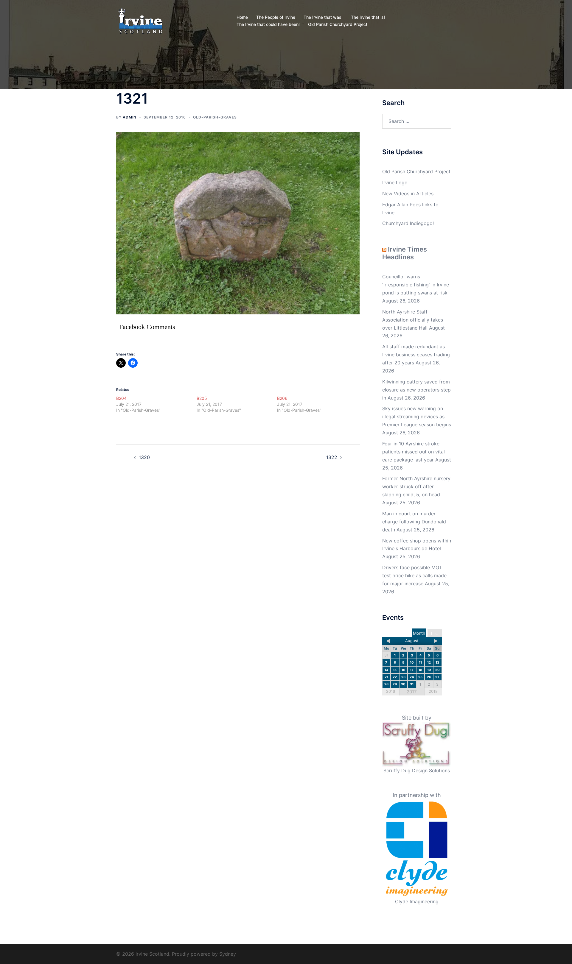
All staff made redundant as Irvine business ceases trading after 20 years (416, 355)
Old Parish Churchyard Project (337, 24)
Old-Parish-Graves (215, 117)
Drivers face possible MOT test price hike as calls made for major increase (414, 575)
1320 (144, 457)
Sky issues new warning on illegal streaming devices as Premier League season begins (416, 416)
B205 (202, 398)
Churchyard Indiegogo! (408, 223)
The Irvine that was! (323, 17)
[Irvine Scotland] (140, 20)
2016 (390, 691)
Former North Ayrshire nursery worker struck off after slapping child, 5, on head (416, 486)
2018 (433, 691)
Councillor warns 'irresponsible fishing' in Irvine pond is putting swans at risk (415, 285)
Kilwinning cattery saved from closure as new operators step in (416, 390)
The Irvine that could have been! (268, 24)
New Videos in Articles (407, 193)
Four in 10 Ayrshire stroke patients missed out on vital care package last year (413, 452)
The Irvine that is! (368, 17)
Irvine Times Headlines (404, 253)
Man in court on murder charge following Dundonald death (414, 522)
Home (242, 17)
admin (129, 117)
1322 (331, 457)
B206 (282, 398)
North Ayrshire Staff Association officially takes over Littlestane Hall (412, 320)
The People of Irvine (275, 17)
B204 (121, 398)
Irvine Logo (395, 182)
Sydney (227, 954)
